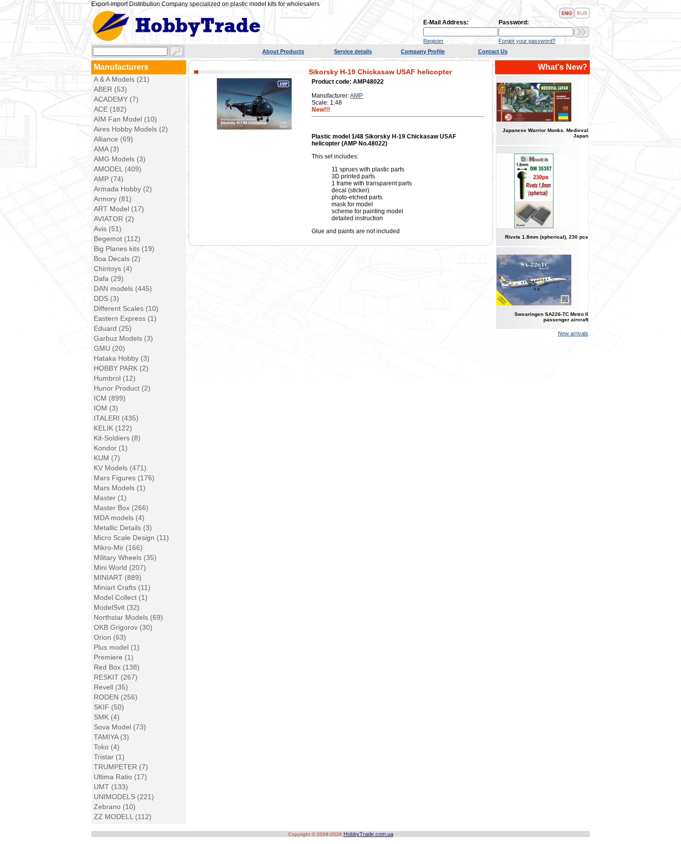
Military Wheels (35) (125, 558)
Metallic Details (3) (123, 528)
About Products (283, 51)
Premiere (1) (114, 657)
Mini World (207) (120, 567)
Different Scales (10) (126, 308)
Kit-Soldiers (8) (117, 438)
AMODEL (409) (118, 169)
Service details (353, 51)
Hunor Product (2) (122, 388)
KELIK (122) (113, 428)
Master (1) (110, 498)
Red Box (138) (117, 667)
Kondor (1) (111, 448)
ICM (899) (110, 398)
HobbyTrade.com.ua (368, 834)
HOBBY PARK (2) (121, 368)
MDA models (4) (119, 518)
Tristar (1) (109, 757)
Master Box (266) (121, 508)
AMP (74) (109, 179)
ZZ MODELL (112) (123, 817)
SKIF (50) (109, 707)
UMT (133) (111, 787)
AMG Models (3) (120, 159)
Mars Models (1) (120, 488)
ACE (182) (110, 109)
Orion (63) (110, 637)
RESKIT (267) (116, 677)
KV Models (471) (120, 468)
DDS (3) (106, 298)
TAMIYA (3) (111, 737)
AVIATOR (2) (114, 219)
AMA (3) (106, 149)
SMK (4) (107, 717)
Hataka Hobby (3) (122, 358)
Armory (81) (113, 199)
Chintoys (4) (113, 269)
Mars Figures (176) (124, 478)
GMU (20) (109, 348)
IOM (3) (106, 408)
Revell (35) (111, 687)
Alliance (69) (113, 139)
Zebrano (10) (115, 807)
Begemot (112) (117, 239)
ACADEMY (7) (116, 99)
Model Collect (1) (121, 597)
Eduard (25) (113, 328)
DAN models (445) (123, 288)
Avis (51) (108, 229)
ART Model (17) (119, 209)
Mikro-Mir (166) (118, 548)
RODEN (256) (116, 697)
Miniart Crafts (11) (122, 587)
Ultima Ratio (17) (120, 777)
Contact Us (493, 51)
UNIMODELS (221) (124, 797)
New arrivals (573, 333)
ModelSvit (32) (117, 607)
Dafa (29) (109, 278)
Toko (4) (107, 747)
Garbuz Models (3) (123, 338)
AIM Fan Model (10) (125, 119)
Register (433, 41)
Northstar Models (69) (128, 617)
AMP (356, 95)
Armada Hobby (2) (123, 189)
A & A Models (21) (122, 79)
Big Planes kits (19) (124, 249)
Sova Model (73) (120, 727)
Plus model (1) (117, 647)
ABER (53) (110, 89)
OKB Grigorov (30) (123, 627)
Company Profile (423, 51)
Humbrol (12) (115, 378)
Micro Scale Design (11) (131, 538)
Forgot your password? (527, 41)
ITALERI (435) (116, 418)
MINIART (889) (118, 577)
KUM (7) (107, 458)
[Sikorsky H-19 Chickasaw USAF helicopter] (254, 127)
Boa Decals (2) (117, 259)
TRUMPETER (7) (121, 767)
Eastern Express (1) (125, 318)
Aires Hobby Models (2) (131, 129)
